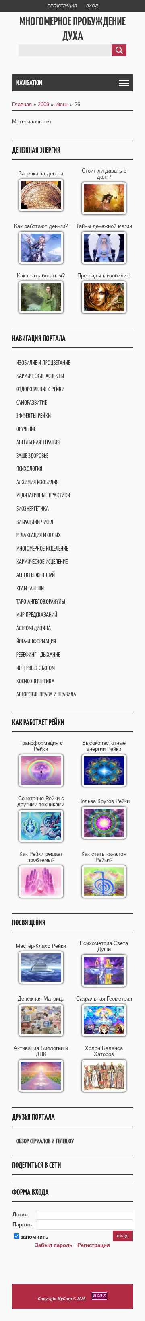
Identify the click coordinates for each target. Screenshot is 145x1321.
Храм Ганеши (30, 588)
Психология (29, 469)
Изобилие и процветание (43, 362)
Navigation (29, 82)
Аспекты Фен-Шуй (35, 575)
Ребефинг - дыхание (38, 654)
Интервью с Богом (35, 668)
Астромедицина (33, 628)
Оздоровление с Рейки (40, 389)
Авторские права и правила (46, 694)
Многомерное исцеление (42, 548)
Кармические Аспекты (40, 376)
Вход (92, 6)
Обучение (26, 429)
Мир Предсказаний (36, 614)
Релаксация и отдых (38, 535)
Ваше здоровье (32, 455)
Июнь (61, 104)
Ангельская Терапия (38, 442)
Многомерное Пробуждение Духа (72, 28)
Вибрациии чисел (34, 522)
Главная (22, 104)
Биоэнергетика (32, 508)
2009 (43, 104)
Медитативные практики (43, 495)
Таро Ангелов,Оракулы (40, 601)
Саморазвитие (31, 402)
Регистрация (62, 6)
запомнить (34, 1237)
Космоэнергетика (35, 681)
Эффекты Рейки (33, 415)
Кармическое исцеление (42, 561)
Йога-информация (36, 641)
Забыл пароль (53, 1245)
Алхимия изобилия (37, 482)
